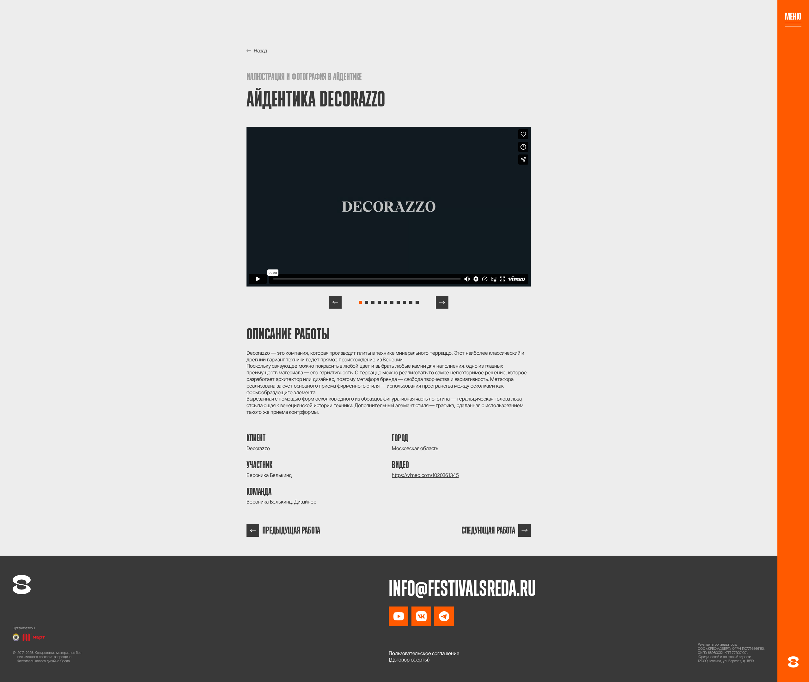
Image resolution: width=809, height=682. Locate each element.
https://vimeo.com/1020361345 (425, 475)
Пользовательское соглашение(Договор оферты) (424, 656)
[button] (335, 302)
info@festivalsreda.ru (462, 588)
